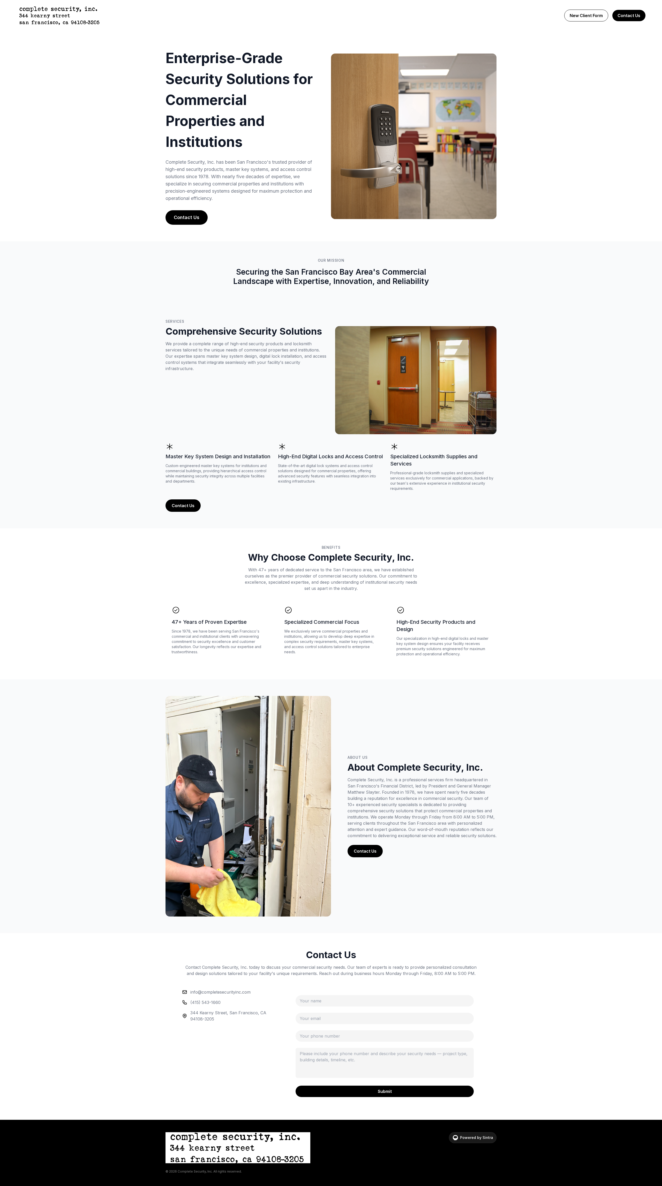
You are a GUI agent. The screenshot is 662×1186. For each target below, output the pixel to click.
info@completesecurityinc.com (220, 992)
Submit (385, 1091)
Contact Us (629, 15)
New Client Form (586, 15)
